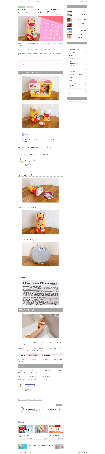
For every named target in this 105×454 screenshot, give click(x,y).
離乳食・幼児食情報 (78, 80)
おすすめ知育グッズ (78, 65)
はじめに (77, 55)
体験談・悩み (78, 76)
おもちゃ (73, 66)
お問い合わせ (36, 1)
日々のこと (77, 93)
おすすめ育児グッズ (21, 7)
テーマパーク (78, 87)
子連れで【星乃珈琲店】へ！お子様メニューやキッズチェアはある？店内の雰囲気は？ (79, 36)
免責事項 (29, 452)
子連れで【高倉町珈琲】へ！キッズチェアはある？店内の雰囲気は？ (79, 30)
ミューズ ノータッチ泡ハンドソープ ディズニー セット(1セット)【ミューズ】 (30, 160)
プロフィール (28, 1)
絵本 (72, 68)
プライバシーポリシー (22, 452)
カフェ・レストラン (78, 85)
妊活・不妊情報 (77, 58)
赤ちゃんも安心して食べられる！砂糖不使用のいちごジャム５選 (79, 25)
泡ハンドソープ (39, 399)
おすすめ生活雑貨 (77, 52)
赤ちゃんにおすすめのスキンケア (78, 79)
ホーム (20, 1)
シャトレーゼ (78, 73)
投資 (77, 90)
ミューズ (30, 399)
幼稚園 (78, 77)
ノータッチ (20, 399)
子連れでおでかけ (77, 83)
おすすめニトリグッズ (78, 49)
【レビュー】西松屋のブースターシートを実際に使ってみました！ (79, 19)
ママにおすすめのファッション (78, 74)
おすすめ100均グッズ (78, 63)
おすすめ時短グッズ (77, 47)
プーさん (25, 399)
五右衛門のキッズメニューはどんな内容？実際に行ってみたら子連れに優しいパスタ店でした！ (79, 13)
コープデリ (78, 71)
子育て (34, 399)
